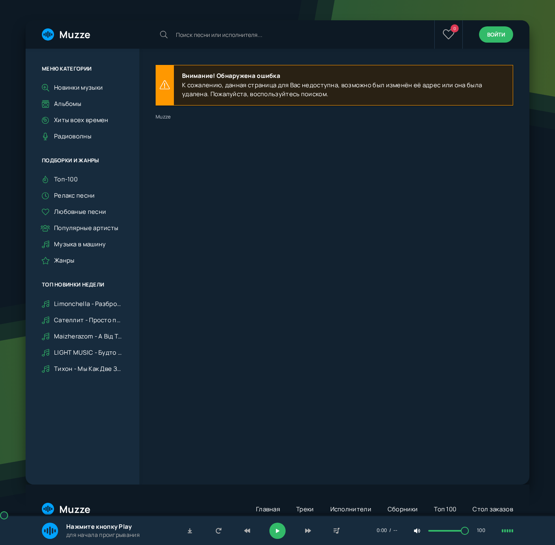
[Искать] (164, 34)
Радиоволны (72, 136)
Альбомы (67, 103)
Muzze (75, 34)
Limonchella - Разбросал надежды (88, 303)
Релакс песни (74, 195)
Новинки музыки (78, 87)
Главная (268, 509)
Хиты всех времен (81, 120)
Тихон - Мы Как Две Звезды (88, 368)
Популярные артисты (86, 228)
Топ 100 (445, 509)
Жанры (64, 260)
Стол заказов (493, 509)
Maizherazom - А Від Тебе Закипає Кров (88, 336)
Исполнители (350, 509)
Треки (305, 509)
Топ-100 (66, 179)
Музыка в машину (80, 244)
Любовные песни (80, 211)
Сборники (403, 509)
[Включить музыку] (277, 531)
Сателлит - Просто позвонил (88, 320)
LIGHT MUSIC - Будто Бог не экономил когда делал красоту (88, 352)
